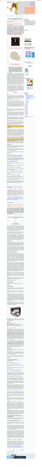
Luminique (9, 332)
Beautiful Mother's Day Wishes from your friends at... (30, 98)
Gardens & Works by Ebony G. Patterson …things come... (30, 95)
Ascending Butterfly (10, 2)
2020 (26, 105)
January (27, 102)
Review (19, 447)
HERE (18, 363)
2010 (26, 114)
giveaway (10, 447)
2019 (26, 106)
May (26, 94)
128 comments (22, 446)
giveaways (13, 447)
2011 (26, 113)
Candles (16, 446)
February (27, 101)
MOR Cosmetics (11, 199)
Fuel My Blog (18, 369)
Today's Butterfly (15, 199)
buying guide (13, 446)
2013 (26, 111)
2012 (26, 112)
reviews (21, 447)
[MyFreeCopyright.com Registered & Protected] (30, 117)
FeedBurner (31, 66)
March (27, 100)
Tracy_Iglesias (16, 355)
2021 (26, 104)
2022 (26, 103)
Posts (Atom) (12, 451)
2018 (26, 107)
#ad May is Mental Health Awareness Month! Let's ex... (30, 97)
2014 (26, 110)
